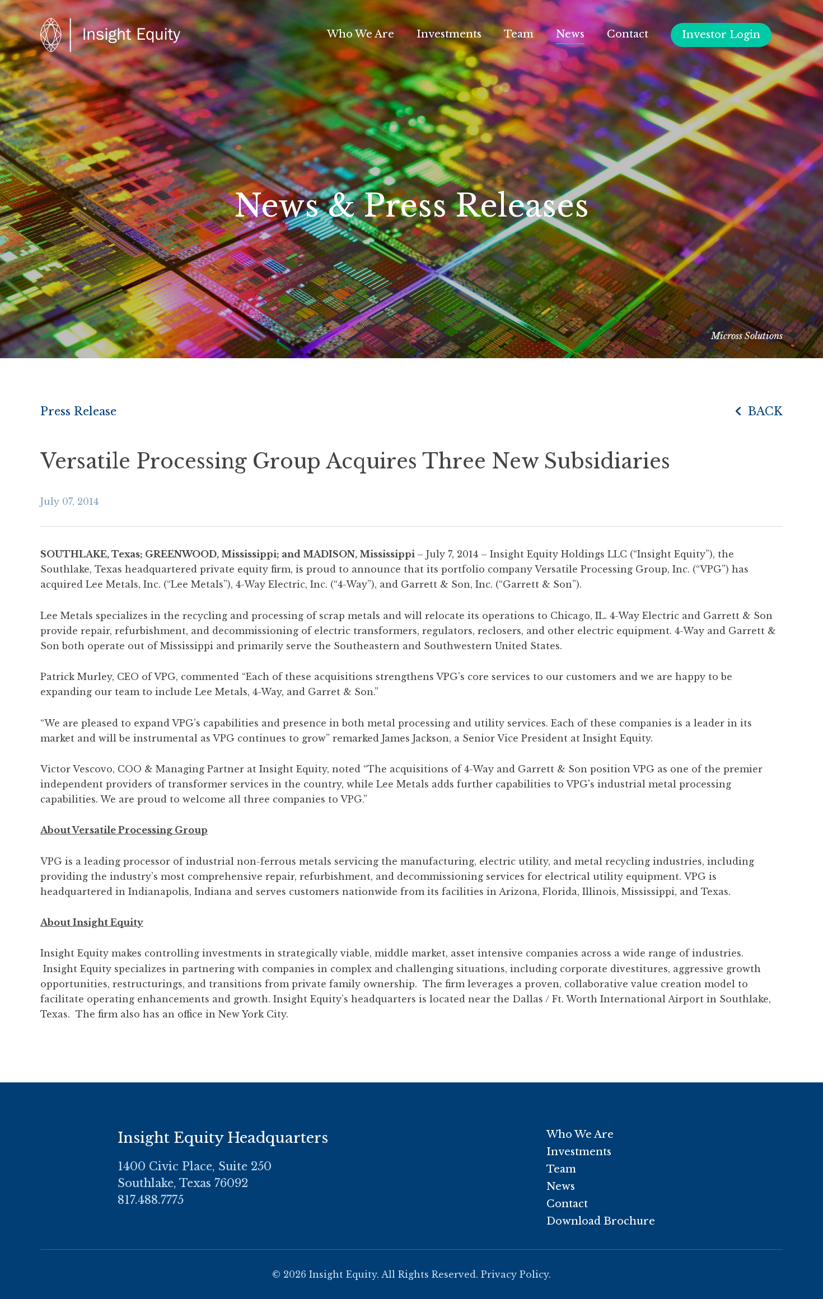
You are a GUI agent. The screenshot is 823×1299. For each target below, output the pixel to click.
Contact (627, 34)
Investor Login (721, 35)
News (570, 34)
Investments (449, 34)
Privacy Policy (515, 1274)
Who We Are (360, 34)
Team (519, 34)
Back (764, 411)
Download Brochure (600, 1221)
